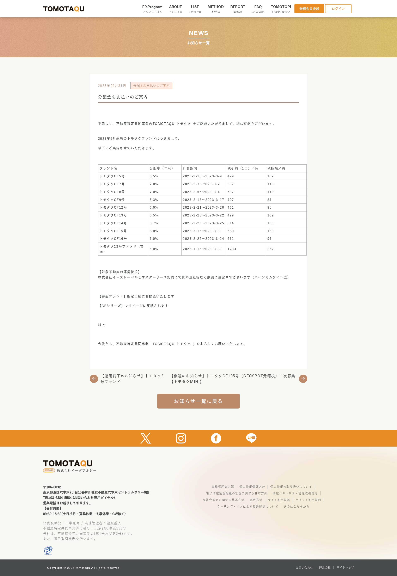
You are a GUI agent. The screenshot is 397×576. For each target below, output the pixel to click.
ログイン (338, 8)
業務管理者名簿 (223, 486)
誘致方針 (256, 499)
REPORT (237, 8)
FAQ (258, 8)
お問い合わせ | (306, 567)
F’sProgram (152, 8)
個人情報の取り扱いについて (291, 486)
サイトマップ (345, 567)
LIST (195, 8)
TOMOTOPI (281, 8)
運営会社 (325, 567)
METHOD (216, 8)
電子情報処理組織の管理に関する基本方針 (236, 493)
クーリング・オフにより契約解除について (247, 506)
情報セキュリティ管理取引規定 (295, 493)
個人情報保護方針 (252, 486)
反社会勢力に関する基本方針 (224, 499)
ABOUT (175, 8)
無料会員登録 (309, 8)
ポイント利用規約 (308, 499)
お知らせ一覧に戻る (198, 401)
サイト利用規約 (279, 499)
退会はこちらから (297, 506)
